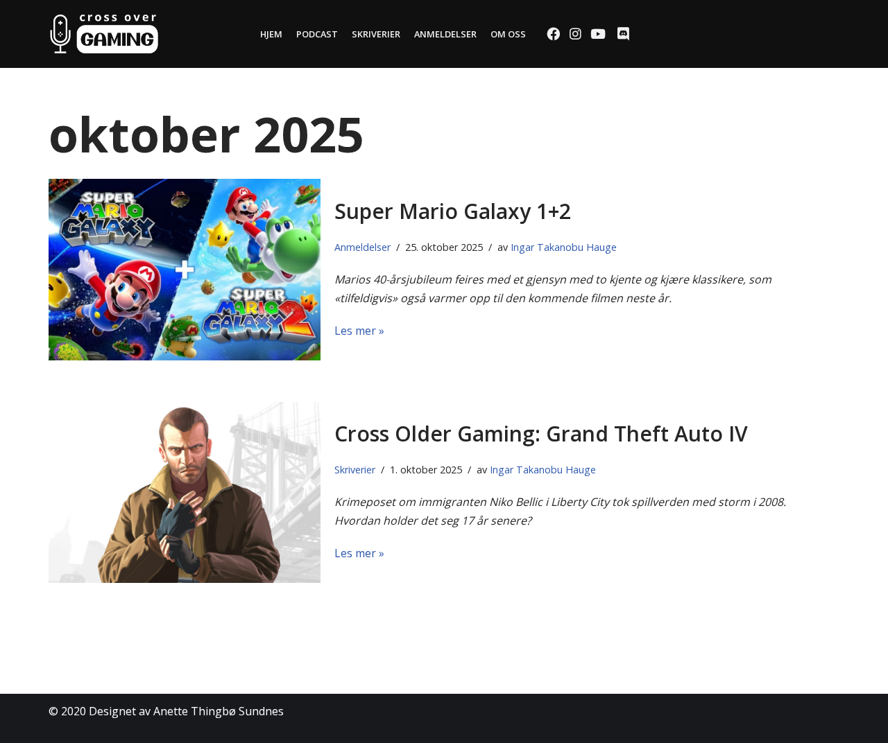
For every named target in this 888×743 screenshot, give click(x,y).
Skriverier (376, 34)
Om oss (508, 34)
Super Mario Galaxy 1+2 (452, 211)
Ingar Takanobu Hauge (564, 247)
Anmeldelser (445, 34)
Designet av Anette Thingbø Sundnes (186, 711)
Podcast (317, 34)
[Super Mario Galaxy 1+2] (185, 269)
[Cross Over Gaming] (104, 33)
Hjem (271, 34)
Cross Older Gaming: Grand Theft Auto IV (541, 433)
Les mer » (359, 330)
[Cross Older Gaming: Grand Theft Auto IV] (185, 492)
